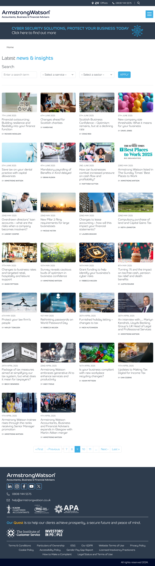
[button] (138, 3)
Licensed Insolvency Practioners (117, 549)
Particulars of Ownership (50, 545)
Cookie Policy (26, 549)
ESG (73, 545)
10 (84, 449)
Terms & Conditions (19, 545)
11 (91, 449)
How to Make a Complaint (57, 554)
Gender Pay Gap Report (80, 549)
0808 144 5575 (124, 3)
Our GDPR (87, 545)
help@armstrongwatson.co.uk (31, 500)
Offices (104, 3)
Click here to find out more (34, 32)
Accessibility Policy (50, 549)
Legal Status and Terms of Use (95, 554)
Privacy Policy (137, 545)
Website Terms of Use (111, 545)
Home (10, 47)
